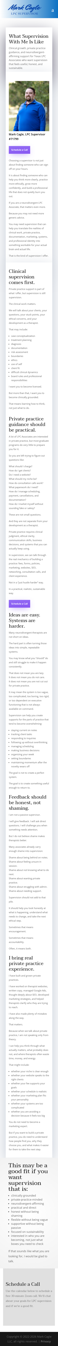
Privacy (46, 1341)
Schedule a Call (19, 150)
